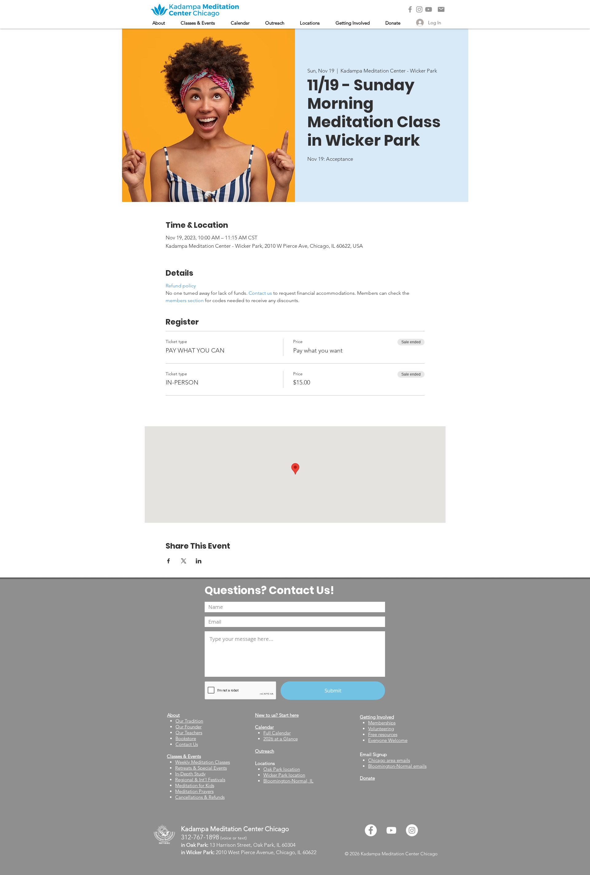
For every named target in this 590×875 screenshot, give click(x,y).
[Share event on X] (184, 560)
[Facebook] (410, 9)
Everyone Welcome (387, 740)
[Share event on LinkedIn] (199, 560)
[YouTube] (428, 9)
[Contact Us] (441, 9)
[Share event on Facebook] (168, 560)
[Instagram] (419, 9)
